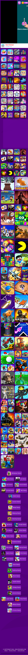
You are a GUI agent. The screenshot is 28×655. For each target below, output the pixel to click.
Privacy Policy (12, 650)
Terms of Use (21, 650)
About (5, 650)
